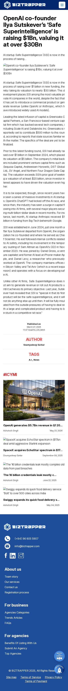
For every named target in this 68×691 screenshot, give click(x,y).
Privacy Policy (53, 677)
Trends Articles (13, 617)
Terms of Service (30, 677)
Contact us (11, 587)
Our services (12, 581)
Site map (11, 677)
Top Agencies (13, 653)
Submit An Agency (16, 648)
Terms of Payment (36, 681)
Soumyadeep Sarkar (12, 455)
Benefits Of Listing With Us (20, 643)
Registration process (17, 592)
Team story (11, 576)
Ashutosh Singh (10, 430)
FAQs (8, 623)
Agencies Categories (17, 612)
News (36, 360)
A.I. (30, 360)
